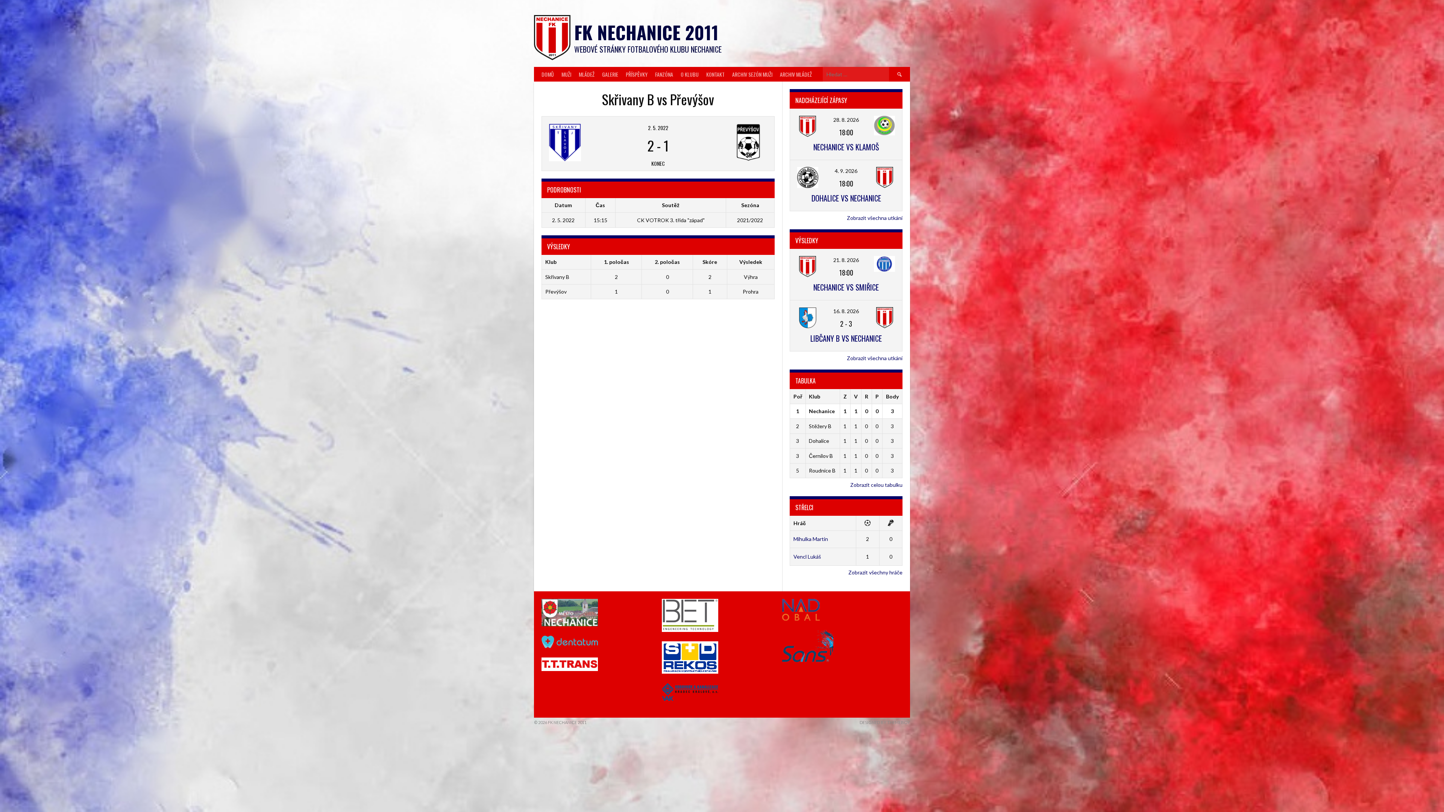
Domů (548, 74)
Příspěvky (637, 74)
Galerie (610, 74)
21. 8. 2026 (846, 260)
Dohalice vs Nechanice (846, 198)
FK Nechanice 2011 (646, 32)
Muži (566, 74)
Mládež (587, 74)
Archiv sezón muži (752, 74)
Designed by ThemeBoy (885, 722)
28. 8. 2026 (846, 120)
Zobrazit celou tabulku (876, 485)
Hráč (799, 523)
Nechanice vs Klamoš (846, 147)
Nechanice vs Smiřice (846, 287)
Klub (814, 396)
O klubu (690, 74)
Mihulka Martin (810, 539)
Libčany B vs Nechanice (846, 338)
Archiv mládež (796, 74)
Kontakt (715, 74)
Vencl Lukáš (807, 556)
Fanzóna (664, 74)
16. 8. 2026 (846, 311)
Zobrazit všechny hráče (875, 572)
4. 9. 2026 (846, 171)
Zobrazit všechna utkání (874, 218)
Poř (797, 396)
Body (892, 396)
